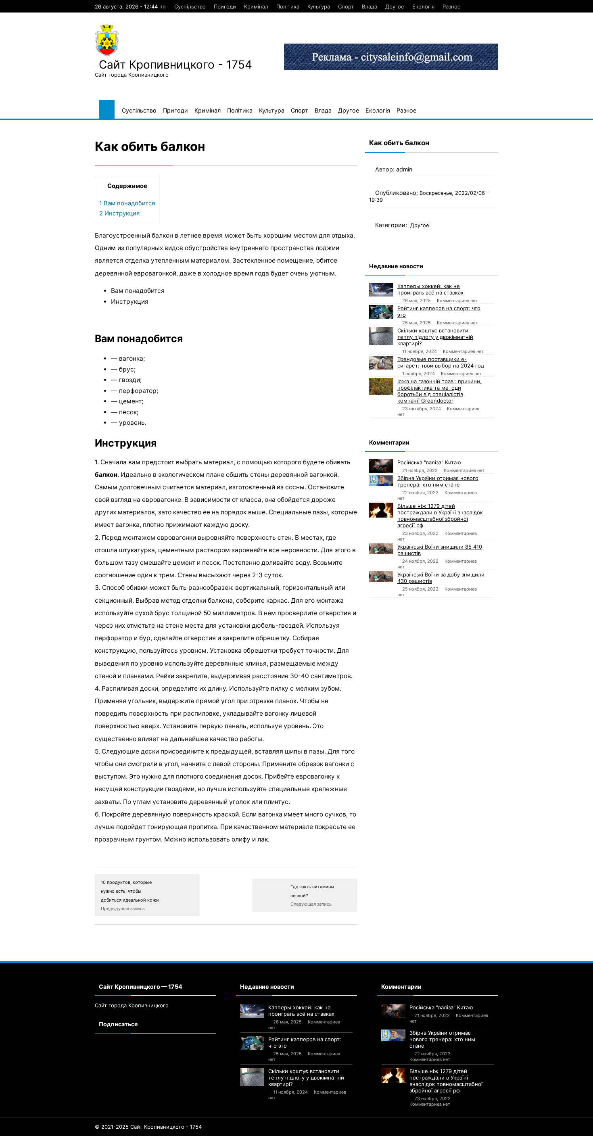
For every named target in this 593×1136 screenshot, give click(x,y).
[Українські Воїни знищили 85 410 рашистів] (381, 548)
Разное (452, 6)
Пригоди (225, 6)
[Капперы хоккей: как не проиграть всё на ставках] (381, 290)
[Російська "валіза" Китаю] (381, 466)
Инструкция (119, 213)
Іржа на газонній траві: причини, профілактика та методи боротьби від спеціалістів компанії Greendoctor (439, 391)
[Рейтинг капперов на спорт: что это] (381, 312)
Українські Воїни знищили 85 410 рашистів (439, 549)
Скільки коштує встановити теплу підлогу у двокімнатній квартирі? (435, 337)
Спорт (346, 6)
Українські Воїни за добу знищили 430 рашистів (440, 577)
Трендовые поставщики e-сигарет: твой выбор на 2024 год (440, 362)
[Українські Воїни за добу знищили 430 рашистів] (381, 576)
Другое (394, 6)
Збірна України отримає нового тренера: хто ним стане (437, 481)
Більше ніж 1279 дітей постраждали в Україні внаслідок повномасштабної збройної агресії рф (440, 515)
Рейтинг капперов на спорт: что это (438, 311)
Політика (287, 6)
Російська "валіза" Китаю (429, 462)
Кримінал (256, 6)
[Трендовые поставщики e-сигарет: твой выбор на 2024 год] (381, 363)
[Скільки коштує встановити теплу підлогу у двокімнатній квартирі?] (381, 336)
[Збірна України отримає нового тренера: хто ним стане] (381, 480)
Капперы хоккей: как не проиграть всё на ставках (430, 289)
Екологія (423, 6)
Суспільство (190, 6)
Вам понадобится (127, 203)
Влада (369, 6)
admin (404, 169)
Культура (318, 6)
